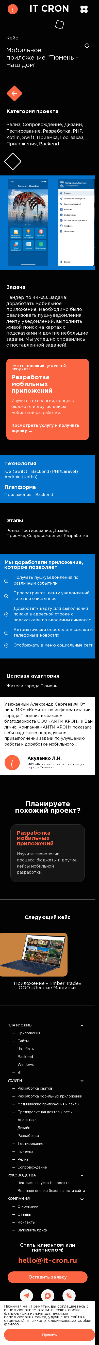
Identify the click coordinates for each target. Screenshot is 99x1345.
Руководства (22, 1175)
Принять (49, 1335)
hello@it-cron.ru (47, 1260)
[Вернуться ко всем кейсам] (14, 93)
